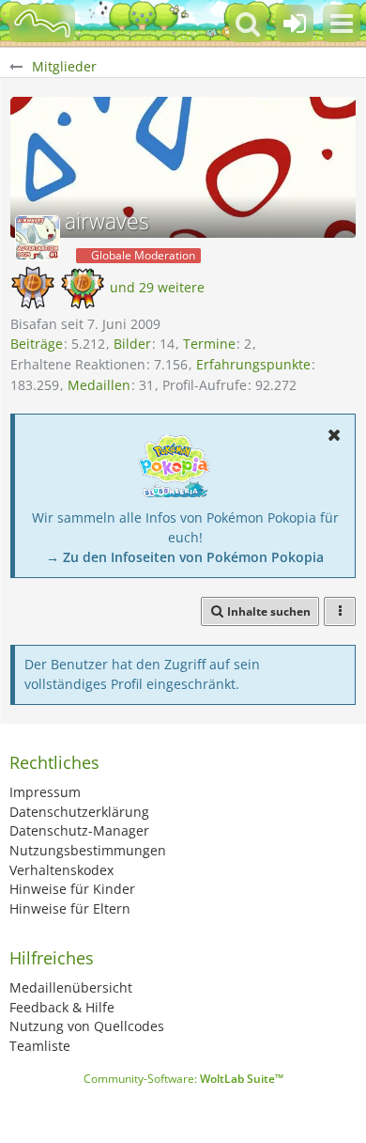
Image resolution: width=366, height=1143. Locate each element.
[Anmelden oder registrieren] (294, 23)
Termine (209, 343)
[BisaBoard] (42, 23)
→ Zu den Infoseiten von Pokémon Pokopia (185, 557)
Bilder (132, 343)
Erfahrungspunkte (253, 364)
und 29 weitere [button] (157, 287)
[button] (341, 23)
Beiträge (36, 343)
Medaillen (99, 385)
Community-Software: (183, 1079)
